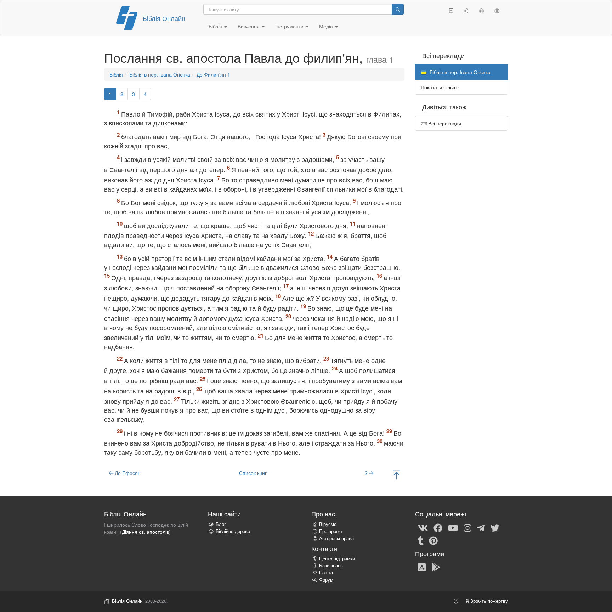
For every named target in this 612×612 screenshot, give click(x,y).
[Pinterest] (433, 540)
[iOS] (422, 566)
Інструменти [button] (290, 26)
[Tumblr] (421, 540)
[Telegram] (481, 527)
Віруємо (327, 524)
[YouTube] (453, 527)
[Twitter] (495, 527)
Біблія (116, 74)
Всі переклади (444, 123)
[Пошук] (398, 9)
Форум (326, 580)
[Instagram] (467, 527)
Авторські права (336, 538)
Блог (221, 524)
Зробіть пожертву (488, 601)
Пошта (326, 573)
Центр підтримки (337, 558)
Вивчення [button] (249, 26)
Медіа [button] (326, 26)
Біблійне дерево (233, 531)
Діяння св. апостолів (145, 531)
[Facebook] (438, 527)
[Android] (435, 566)
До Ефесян (127, 472)
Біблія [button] (216, 26)
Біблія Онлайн (164, 18)
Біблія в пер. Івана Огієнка (159, 74)
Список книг (253, 472)
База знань (331, 565)
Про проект (331, 531)
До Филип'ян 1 (213, 74)
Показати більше (440, 87)
